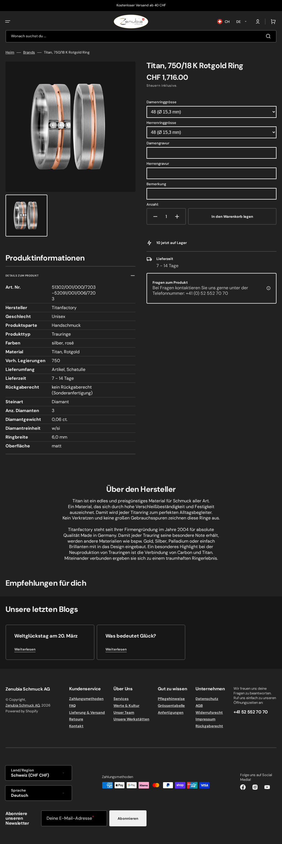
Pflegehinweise (171, 699)
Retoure (76, 719)
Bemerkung (156, 184)
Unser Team (123, 712)
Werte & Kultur (126, 705)
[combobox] (141, 36)
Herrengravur (158, 163)
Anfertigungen (170, 712)
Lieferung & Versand (87, 712)
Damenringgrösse (162, 102)
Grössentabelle (171, 705)
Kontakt (76, 726)
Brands (29, 52)
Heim (10, 52)
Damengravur (158, 143)
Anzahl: (153, 204)
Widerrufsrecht (209, 712)
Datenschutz (207, 699)
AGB (199, 705)
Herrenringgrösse (161, 122)
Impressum (205, 719)
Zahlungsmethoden (86, 699)
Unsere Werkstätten (131, 719)
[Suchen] (269, 36)
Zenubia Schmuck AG (23, 705)
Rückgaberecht (209, 726)
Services (121, 699)
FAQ (72, 705)
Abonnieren (128, 818)
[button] (8, 21)
